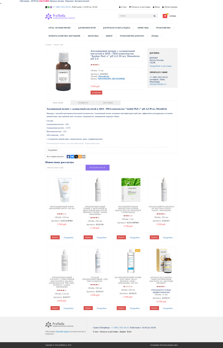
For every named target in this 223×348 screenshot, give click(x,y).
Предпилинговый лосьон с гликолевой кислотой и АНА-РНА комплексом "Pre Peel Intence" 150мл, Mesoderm (61, 282)
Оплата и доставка (140, 7)
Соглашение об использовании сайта (164, 345)
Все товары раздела (55, 156)
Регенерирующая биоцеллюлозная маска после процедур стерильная (128, 210)
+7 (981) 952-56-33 (62, 7)
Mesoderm (103, 76)
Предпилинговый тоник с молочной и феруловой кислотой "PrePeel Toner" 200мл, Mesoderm (95, 210)
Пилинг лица (143, 28)
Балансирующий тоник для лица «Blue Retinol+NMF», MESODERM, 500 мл (128, 280)
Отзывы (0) (83, 103)
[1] (91, 65)
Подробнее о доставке (161, 66)
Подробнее (52, 150)
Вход (157, 7)
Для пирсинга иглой (87, 28)
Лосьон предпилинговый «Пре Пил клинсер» (95, 279)
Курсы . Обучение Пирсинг (60, 28)
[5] (99, 65)
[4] (97, 65)
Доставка (108, 103)
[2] (93, 65)
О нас (124, 7)
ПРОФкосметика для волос (132, 36)
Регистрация (170, 7)
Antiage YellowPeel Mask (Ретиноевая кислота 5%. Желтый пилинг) (161, 280)
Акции (123, 332)
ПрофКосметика (163, 28)
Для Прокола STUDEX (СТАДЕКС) (116, 28)
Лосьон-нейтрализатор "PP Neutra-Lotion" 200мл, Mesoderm (161, 209)
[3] (95, 65)
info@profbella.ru (158, 84)
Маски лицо (93, 36)
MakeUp (109, 36)
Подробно (69, 238)
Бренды (155, 36)
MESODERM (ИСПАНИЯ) (111, 79)
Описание (58, 103)
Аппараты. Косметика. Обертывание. (65, 36)
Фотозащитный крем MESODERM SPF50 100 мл (62, 208)
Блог (129, 332)
